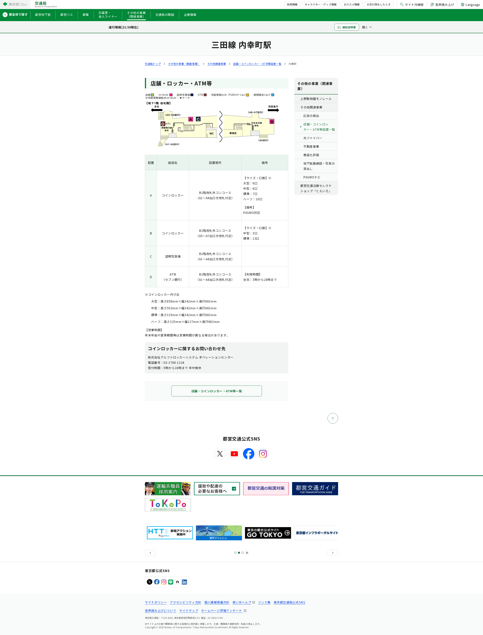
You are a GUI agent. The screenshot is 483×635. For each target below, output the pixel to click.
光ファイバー (312, 138)
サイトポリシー (156, 602)
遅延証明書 (349, 27)
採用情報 (292, 4)
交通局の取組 (164, 14)
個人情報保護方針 (216, 602)
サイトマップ (188, 610)
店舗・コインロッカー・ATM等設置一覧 (257, 64)
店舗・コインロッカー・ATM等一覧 (216, 391)
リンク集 (264, 602)
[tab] (235, 553)
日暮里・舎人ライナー (107, 15)
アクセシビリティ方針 (185, 602)
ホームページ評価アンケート (222, 610)
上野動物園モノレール (316, 98)
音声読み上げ (444, 4)
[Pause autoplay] (247, 553)
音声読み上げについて (160, 610)
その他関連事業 (216, 64)
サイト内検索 (414, 4)
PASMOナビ (311, 177)
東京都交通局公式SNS (289, 602)
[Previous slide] (150, 553)
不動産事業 (311, 146)
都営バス (66, 14)
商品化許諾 (311, 155)
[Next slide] (333, 553)
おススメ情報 (352, 4)
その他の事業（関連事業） (136, 15)
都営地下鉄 (43, 14)
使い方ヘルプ (241, 602)
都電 (86, 14)
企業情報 (190, 14)
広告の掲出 (311, 115)
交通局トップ (153, 64)
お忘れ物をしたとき (379, 4)
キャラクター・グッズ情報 (320, 4)
